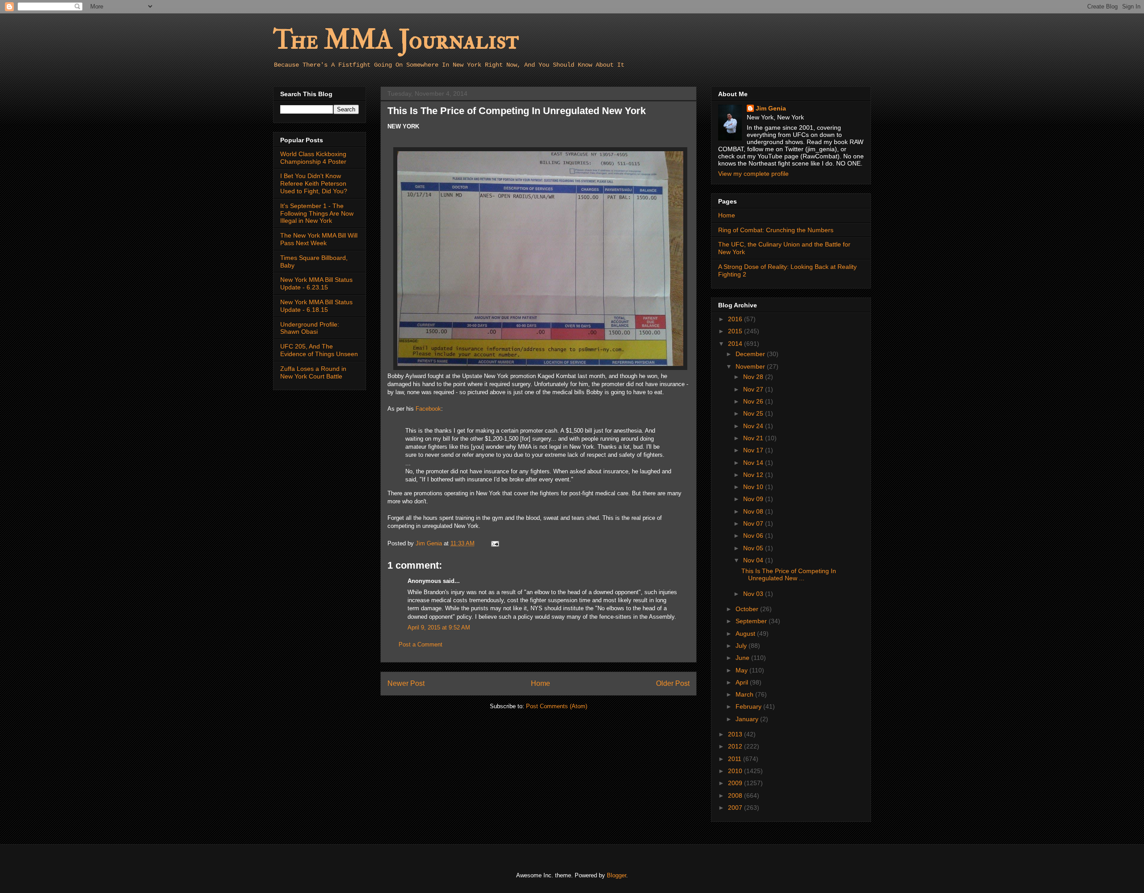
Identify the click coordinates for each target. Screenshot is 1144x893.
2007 (736, 807)
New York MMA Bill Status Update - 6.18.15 (316, 305)
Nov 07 (754, 523)
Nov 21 (754, 438)
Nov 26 (754, 401)
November (751, 366)
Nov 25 (754, 413)
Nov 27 (754, 389)
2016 (736, 319)
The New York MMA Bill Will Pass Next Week (319, 239)
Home (540, 683)
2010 (736, 770)
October (748, 608)
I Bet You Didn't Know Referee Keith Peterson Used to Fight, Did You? (313, 183)
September (752, 621)
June (743, 657)
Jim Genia (771, 108)
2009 (736, 783)
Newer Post (406, 683)
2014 (736, 343)
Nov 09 (754, 498)
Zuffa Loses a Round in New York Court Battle (313, 372)
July (742, 645)
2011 (735, 758)
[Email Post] (494, 543)
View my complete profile (753, 173)
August (746, 633)
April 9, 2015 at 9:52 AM (439, 627)
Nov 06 (754, 535)
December (751, 353)
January (748, 719)
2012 (736, 746)
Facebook (428, 408)
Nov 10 (754, 486)
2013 (736, 734)
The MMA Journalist (396, 40)
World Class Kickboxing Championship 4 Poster (313, 157)
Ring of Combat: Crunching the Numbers (775, 230)
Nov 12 (754, 474)
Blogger (616, 875)
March (745, 694)
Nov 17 (754, 450)
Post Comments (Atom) (556, 706)
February (749, 706)
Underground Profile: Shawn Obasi (309, 328)
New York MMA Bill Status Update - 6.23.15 (316, 283)
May (742, 670)
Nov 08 (754, 511)
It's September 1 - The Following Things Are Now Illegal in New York (316, 213)
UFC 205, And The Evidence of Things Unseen (319, 350)
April (743, 682)
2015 (736, 331)
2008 (736, 795)
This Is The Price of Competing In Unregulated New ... (788, 574)
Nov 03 (754, 593)
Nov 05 (754, 548)
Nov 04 (754, 560)
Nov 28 (754, 376)
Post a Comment (420, 644)
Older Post (673, 683)
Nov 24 (754, 425)
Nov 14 (754, 462)
